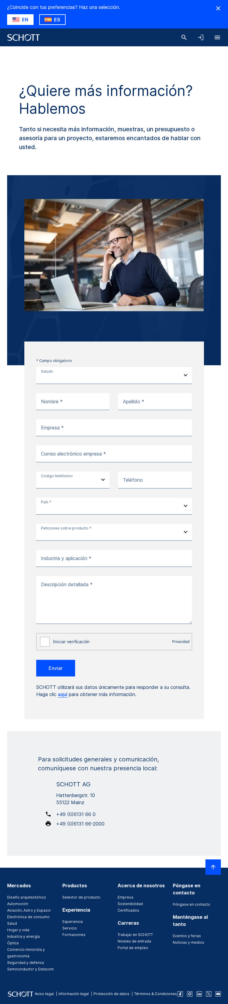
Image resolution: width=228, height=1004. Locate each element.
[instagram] (189, 994)
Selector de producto (81, 897)
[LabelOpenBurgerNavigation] (217, 37)
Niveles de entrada (134, 941)
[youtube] (218, 994)
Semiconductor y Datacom (30, 969)
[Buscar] (184, 37)
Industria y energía (23, 936)
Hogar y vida (18, 930)
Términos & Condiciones (155, 994)
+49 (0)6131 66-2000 (80, 824)
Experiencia (72, 921)
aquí (62, 694)
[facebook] (180, 994)
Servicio (69, 928)
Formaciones (74, 934)
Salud (12, 923)
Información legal (73, 994)
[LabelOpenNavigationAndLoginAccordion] (200, 37)
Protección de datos (111, 994)
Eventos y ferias (187, 936)
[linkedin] (199, 994)
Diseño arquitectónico (26, 897)
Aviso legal (44, 994)
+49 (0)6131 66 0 (76, 814)
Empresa (125, 897)
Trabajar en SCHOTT (135, 934)
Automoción (17, 904)
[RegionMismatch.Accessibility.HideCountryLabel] (218, 8)
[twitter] (208, 994)
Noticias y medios (188, 942)
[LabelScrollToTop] (213, 867)
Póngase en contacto (191, 904)
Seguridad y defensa (25, 962)
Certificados (128, 910)
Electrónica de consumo (28, 917)
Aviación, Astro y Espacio (29, 910)
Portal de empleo (133, 948)
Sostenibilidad (130, 904)
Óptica (13, 943)
